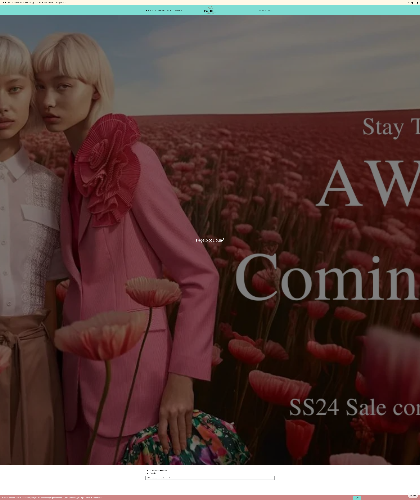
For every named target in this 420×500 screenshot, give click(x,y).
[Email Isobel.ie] (9, 3)
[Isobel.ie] (210, 10)
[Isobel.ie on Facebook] (3, 3)
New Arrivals (151, 10)
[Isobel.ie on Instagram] (6, 3)
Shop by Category (264, 10)
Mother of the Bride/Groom (169, 10)
